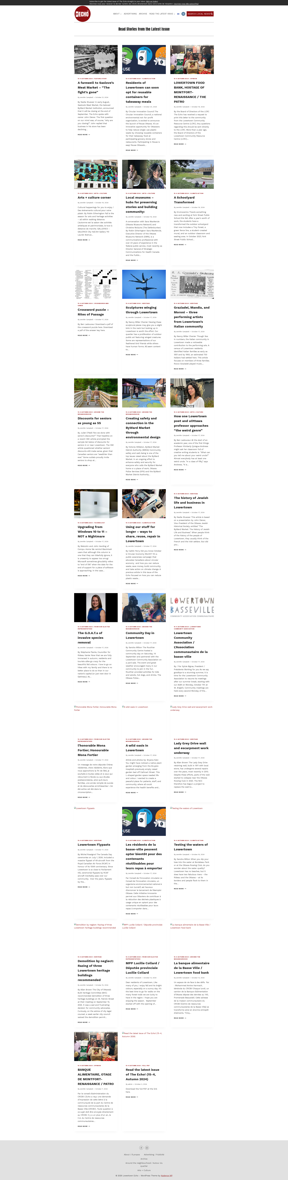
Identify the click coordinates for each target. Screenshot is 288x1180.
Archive (143, 14)
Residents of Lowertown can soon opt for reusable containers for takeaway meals (142, 92)
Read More (84, 134)
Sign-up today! (152, 1)
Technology (99, 523)
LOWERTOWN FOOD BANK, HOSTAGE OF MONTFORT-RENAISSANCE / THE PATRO (190, 92)
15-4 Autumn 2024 (85, 78)
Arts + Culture (100, 193)
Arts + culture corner (94, 197)
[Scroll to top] (282, 1176)
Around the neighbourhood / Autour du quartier (144, 1164)
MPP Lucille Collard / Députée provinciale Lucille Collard (142, 967)
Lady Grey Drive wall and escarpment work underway (191, 748)
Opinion (193, 78)
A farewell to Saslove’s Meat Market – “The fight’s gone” (96, 87)
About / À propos (132, 1154)
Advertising (130, 14)
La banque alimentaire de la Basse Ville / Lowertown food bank (191, 967)
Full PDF (146, 1065)
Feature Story (100, 78)
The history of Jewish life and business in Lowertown (191, 502)
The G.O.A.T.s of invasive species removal (90, 637)
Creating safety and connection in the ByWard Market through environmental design (143, 427)
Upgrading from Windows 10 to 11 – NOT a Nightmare (92, 531)
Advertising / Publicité (154, 1154)
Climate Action (148, 78)
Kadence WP (166, 1175)
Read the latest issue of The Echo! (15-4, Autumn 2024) (142, 1074)
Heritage (146, 303)
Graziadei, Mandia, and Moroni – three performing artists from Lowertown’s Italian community (192, 317)
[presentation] (96, 59)
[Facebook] (141, 1148)
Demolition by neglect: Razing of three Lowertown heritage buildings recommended (96, 970)
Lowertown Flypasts (94, 844)
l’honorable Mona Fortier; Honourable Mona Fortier (93, 750)
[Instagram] (183, 14)
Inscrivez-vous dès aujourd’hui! (186, 4)
